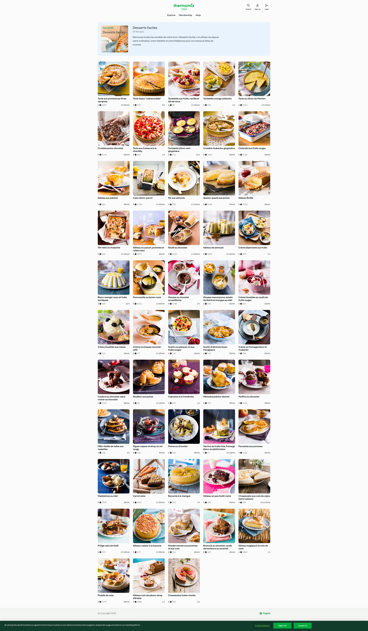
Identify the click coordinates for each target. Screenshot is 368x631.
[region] (184, 626)
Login (267, 9)
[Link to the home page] (184, 6)
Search (248, 9)
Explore (171, 15)
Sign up (257, 9)
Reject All (282, 626)
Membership (185, 15)
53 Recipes (138, 31)
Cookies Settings (262, 626)
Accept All (302, 626)
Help (198, 15)
